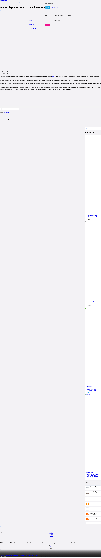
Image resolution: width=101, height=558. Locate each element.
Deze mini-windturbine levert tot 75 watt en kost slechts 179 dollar (93, 303)
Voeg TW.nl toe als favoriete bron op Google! (94, 128)
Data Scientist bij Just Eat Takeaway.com (94, 503)
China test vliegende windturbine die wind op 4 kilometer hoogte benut (19, 555)
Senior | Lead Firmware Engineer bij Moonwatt (95, 508)
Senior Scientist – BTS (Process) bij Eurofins (95, 498)
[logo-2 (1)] (24, 6)
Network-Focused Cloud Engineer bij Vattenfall (93, 487)
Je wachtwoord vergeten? (54, 7)
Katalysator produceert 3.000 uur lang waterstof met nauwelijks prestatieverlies (93, 475)
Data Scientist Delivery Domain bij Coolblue (95, 519)
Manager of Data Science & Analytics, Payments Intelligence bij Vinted (95, 492)
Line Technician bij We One (94, 513)
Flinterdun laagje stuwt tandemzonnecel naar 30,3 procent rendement (92, 216)
